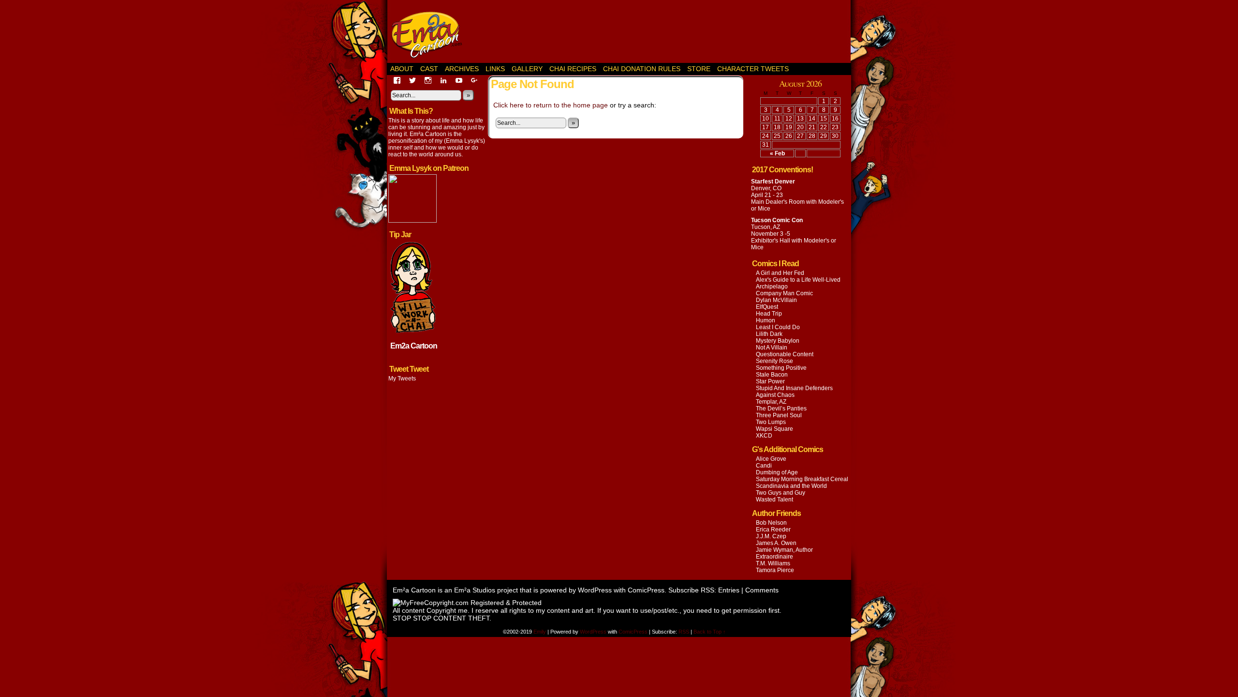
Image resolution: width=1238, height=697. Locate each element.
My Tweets (402, 378)
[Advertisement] (665, 31)
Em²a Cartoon (430, 34)
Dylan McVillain (776, 300)
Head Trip (769, 313)
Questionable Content (784, 354)
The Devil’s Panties (781, 408)
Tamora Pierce (775, 570)
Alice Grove (771, 458)
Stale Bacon (772, 374)
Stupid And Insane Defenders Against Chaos (794, 391)
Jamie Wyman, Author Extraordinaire (784, 553)
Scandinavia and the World (791, 486)
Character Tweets (753, 69)
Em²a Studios (474, 590)
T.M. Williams (773, 563)
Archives (462, 69)
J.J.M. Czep (771, 536)
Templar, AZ (771, 401)
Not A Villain (771, 347)
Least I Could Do (778, 327)
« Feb (777, 153)
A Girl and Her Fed (780, 273)
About (401, 69)
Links (495, 69)
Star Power (770, 381)
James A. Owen (776, 543)
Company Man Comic (784, 293)
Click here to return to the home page (550, 105)
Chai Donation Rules (641, 69)
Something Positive (781, 367)
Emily (540, 632)
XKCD (764, 435)
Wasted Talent (774, 499)
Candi (764, 465)
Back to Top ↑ (709, 632)
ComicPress (646, 590)
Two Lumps (771, 422)
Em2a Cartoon (413, 346)
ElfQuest (767, 306)
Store (698, 69)
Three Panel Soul (779, 415)
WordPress (595, 590)
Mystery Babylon (777, 340)
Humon (765, 320)
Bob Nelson (771, 522)
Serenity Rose (774, 361)
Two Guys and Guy (780, 492)
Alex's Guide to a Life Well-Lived (798, 279)
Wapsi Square (774, 428)
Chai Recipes (572, 69)
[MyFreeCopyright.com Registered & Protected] (467, 602)
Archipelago (772, 286)
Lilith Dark (769, 334)
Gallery (527, 69)
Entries (728, 590)
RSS (683, 632)
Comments (762, 590)
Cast (429, 69)
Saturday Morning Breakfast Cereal (802, 479)
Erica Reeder (773, 529)
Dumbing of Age (777, 472)
